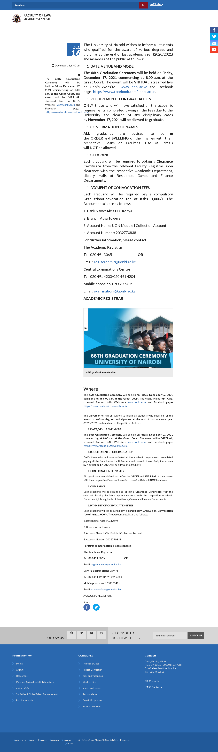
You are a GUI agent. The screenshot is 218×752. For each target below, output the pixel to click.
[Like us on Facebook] (214, 30)
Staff (44, 740)
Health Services (91, 663)
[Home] (16, 17)
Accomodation (90, 694)
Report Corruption (92, 669)
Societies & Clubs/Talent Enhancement (37, 694)
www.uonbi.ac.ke (66, 104)
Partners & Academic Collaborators (35, 681)
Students (20, 740)
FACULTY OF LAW (37, 15)
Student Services (92, 706)
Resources (22, 675)
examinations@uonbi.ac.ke (115, 291)
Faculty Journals (24, 700)
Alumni (20, 669)
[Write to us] (214, 43)
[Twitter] (96, 606)
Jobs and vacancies (93, 675)
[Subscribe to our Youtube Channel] (214, 49)
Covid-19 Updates (92, 700)
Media (19, 663)
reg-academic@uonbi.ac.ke (115, 262)
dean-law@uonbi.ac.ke (164, 668)
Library (67, 740)
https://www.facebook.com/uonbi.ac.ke (67, 112)
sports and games (92, 688)
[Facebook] (86, 606)
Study (33, 740)
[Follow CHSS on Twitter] (214, 36)
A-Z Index (156, 4)
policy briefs (22, 688)
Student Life (89, 681)
